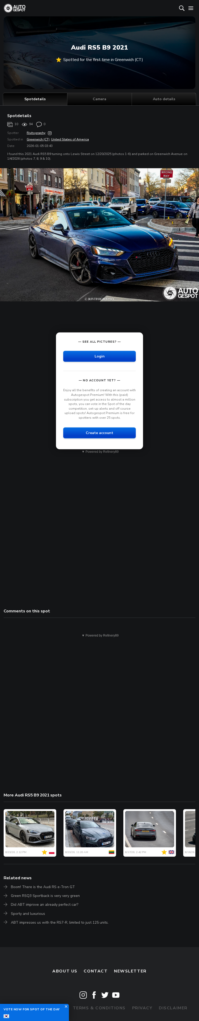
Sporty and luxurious (28, 913)
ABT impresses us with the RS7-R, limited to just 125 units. (60, 922)
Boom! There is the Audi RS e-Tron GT (43, 886)
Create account (99, 432)
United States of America (70, 139)
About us (64, 971)
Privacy (142, 1008)
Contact (96, 971)
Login (100, 356)
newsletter (130, 971)
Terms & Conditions (99, 1008)
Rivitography (36, 133)
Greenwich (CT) (38, 139)
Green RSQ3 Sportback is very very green (45, 895)
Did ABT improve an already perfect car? (44, 904)
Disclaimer (173, 1008)
